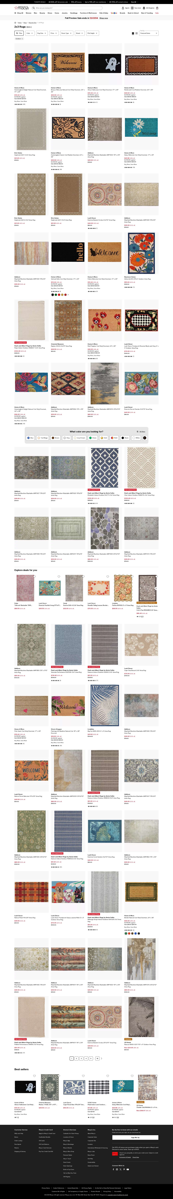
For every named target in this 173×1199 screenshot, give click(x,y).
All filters (142, 431)
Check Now (135, 1157)
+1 (68, 294)
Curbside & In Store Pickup (71, 1133)
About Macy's (91, 1133)
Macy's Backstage (68, 1144)
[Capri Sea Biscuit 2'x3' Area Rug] (141, 645)
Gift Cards (42, 1140)
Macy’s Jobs (91, 1151)
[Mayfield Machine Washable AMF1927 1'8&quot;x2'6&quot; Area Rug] (31, 467)
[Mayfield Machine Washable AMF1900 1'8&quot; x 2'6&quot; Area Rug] (105, 129)
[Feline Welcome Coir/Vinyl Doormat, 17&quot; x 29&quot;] (105, 253)
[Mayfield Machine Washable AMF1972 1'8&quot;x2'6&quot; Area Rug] (141, 528)
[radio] (52, 294)
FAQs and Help (18, 1133)
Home (20, 22)
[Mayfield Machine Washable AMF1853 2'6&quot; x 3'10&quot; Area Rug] (31, 645)
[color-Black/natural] (52, 295)
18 (97, 1058)
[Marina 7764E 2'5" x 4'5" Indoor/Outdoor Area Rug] (50, 1087)
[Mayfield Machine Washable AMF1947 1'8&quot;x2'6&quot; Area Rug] (141, 770)
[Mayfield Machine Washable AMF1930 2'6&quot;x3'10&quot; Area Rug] (31, 831)
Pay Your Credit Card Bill (46, 1151)
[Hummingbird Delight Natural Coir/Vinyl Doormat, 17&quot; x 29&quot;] (31, 64)
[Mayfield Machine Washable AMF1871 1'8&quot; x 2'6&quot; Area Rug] (68, 959)
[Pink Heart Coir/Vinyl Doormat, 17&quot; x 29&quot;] (31, 705)
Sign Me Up (135, 1137)
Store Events (66, 1162)
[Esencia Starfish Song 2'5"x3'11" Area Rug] (50, 588)
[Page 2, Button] (101, 1058)
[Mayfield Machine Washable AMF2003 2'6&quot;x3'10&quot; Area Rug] (68, 770)
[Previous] (17, 64)
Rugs (25, 22)
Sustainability (91, 1162)
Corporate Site (92, 1140)
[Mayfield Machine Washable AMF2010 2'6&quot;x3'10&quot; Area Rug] (105, 383)
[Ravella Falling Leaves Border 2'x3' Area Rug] (99, 588)
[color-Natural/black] (62, 295)
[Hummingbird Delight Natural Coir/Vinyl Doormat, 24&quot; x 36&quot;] (31, 383)
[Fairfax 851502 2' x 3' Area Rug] (123, 588)
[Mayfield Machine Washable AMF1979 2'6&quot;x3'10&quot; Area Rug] (141, 959)
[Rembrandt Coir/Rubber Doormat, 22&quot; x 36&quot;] (141, 64)
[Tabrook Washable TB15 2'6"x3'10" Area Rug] (25, 588)
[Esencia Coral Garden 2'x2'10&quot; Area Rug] (105, 831)
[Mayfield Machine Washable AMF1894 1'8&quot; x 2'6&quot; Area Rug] (68, 383)
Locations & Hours (68, 1137)
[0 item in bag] (157, 8)
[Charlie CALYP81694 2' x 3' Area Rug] (148, 1087)
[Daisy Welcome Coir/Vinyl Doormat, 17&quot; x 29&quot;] (141, 129)
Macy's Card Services (45, 1148)
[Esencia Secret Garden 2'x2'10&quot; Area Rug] (141, 383)
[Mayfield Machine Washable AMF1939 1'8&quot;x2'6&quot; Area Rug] (141, 194)
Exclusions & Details (125, 1157)
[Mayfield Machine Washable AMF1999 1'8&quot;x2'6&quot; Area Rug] (141, 705)
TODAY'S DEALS (39, 2)
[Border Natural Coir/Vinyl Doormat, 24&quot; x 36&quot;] (141, 892)
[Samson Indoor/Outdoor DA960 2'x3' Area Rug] (105, 645)
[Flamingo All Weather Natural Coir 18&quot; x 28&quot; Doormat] (68, 705)
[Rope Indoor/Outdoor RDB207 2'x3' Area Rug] (31, 320)
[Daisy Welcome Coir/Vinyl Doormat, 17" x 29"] (123, 1087)
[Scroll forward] (144, 437)
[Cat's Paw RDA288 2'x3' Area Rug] (148, 588)
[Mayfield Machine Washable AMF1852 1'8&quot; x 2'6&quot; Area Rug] (141, 831)
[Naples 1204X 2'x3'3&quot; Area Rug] (68, 320)
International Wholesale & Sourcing (98, 1148)
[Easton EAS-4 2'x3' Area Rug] (74, 588)
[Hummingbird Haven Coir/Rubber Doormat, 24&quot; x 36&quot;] (68, 129)
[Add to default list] (34, 576)
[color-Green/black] (56, 295)
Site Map (90, 1158)
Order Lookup (18, 1140)
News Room (91, 1155)
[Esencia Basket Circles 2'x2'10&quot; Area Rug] (105, 194)
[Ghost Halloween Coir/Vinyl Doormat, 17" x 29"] (25, 1087)
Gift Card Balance (44, 1144)
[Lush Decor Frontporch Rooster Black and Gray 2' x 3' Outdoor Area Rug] (141, 320)
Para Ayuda (17, 1144)
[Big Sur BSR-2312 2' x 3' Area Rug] (105, 705)
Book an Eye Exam (68, 1169)
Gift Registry (66, 1176)
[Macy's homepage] (15, 23)
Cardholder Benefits (44, 1137)
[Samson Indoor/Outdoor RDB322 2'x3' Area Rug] (68, 831)
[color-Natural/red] (65, 295)
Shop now (103, 18)
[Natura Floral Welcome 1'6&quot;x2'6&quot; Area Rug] (31, 770)
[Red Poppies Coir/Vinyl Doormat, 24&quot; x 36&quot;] (105, 320)
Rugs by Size (32, 22)
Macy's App (66, 1140)
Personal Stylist (67, 1155)
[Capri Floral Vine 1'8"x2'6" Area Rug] (74, 1087)
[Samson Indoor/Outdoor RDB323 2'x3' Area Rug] (105, 770)
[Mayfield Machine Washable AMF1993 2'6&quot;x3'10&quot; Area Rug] (105, 528)
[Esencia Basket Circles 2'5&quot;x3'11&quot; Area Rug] (105, 1017)
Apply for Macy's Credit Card (47, 1133)
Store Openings (67, 1166)
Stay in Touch (67, 1158)
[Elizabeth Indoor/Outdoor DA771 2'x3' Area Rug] (105, 467)
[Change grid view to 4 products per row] (133, 33)
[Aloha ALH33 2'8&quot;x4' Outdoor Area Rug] (141, 253)
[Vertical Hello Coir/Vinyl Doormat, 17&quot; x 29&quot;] (68, 253)
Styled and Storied (93, 1166)
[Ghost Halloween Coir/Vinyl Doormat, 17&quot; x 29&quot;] (105, 64)
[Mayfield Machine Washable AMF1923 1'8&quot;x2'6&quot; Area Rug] (68, 467)
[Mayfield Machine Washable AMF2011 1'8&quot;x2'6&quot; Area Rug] (68, 528)
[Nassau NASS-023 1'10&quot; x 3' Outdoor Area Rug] (141, 1017)
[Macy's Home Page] (21, 8)
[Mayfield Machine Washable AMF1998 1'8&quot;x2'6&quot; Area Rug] (31, 528)
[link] (31, 96)
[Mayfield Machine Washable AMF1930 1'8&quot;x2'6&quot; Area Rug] (31, 959)
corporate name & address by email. (117, 1195)
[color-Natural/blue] (135, 933)
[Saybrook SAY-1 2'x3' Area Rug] (31, 129)
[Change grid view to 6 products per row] (137, 33)
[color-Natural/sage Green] (126, 933)
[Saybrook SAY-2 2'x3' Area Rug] (31, 194)
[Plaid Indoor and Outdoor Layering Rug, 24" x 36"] (99, 1087)
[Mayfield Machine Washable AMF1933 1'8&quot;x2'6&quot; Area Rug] (31, 253)
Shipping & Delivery (20, 1151)
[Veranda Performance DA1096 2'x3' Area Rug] (68, 645)
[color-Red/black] (59, 295)
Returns (16, 1148)
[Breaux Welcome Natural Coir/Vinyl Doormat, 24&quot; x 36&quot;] (68, 64)
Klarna (16, 1137)
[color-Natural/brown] (132, 933)
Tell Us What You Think (69, 1173)
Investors (90, 1144)
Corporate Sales (92, 1137)
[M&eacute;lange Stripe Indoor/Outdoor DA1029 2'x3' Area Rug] (105, 892)
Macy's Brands (67, 1148)
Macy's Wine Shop (68, 1151)
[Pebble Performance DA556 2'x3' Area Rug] (31, 1017)
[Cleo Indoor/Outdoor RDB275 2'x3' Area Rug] (141, 467)
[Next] (46, 64)
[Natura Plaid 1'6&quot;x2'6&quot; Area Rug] (31, 892)
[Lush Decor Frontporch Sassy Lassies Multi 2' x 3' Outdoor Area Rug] (68, 892)
